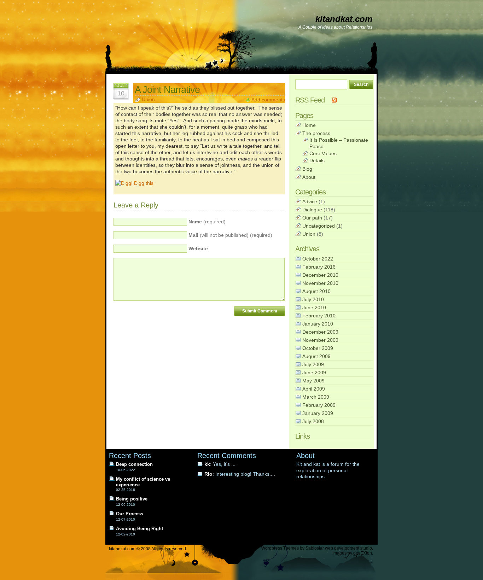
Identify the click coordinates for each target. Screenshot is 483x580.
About (308, 177)
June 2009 (314, 372)
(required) (207, 221)
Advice (309, 201)
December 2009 (320, 332)
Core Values (323, 153)
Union (148, 99)
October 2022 (317, 259)
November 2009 (320, 340)
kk (207, 464)
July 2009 (313, 364)
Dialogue (312, 209)
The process (316, 133)
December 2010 (320, 275)
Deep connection (134, 464)
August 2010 (316, 291)
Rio (208, 474)
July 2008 (313, 421)
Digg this (143, 183)
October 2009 (317, 348)
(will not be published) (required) (230, 235)
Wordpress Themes (280, 548)
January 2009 (317, 413)
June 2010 (314, 307)
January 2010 (317, 324)
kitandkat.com (343, 19)
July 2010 (313, 299)
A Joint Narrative (167, 89)
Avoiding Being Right (139, 528)
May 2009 (313, 380)
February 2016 (319, 267)
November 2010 (320, 283)
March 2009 (315, 397)
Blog (307, 169)
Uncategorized (318, 226)
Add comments (268, 99)
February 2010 (319, 315)
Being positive (131, 499)
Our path (312, 218)
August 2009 (316, 356)
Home (309, 125)
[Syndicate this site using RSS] (334, 100)
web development (342, 548)
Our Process (129, 513)
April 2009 (313, 389)
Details (317, 160)
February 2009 (319, 405)
